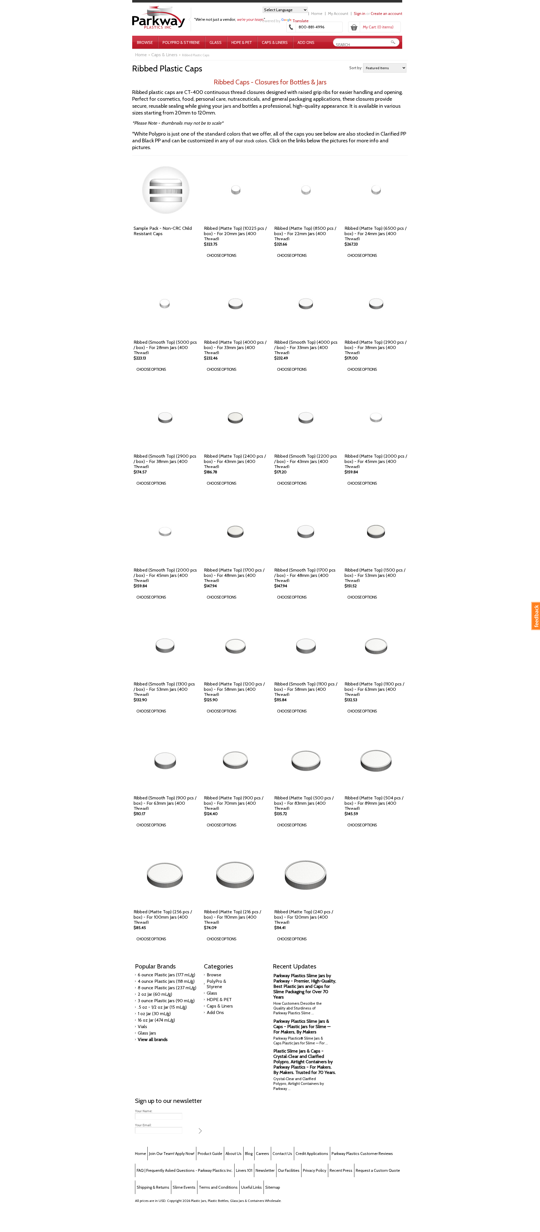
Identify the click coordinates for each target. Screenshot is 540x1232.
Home (316, 13)
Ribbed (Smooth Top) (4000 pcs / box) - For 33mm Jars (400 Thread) (306, 348)
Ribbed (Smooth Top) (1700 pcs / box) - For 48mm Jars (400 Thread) (305, 575)
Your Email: (143, 1125)
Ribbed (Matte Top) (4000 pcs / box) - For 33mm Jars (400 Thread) (235, 348)
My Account (338, 13)
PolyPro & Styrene (181, 42)
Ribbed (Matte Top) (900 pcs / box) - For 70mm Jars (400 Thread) (233, 803)
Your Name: (143, 1111)
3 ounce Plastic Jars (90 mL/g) (166, 1000)
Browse (145, 42)
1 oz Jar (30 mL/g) (154, 1013)
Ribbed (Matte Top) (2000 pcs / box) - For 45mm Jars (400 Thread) (376, 461)
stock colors (255, 140)
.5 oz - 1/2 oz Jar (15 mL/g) (162, 1007)
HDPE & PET (241, 42)
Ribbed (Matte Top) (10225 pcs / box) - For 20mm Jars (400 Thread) (235, 234)
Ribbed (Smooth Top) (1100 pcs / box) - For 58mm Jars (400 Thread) (305, 689)
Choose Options (221, 255)
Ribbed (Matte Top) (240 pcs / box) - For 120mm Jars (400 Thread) (303, 917)
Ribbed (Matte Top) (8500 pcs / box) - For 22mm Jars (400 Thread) (305, 234)
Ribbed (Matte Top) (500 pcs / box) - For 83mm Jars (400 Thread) (304, 803)
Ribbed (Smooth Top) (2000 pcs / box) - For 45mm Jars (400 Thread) (165, 575)
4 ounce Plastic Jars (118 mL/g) (166, 981)
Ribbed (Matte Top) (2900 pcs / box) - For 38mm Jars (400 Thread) (375, 348)
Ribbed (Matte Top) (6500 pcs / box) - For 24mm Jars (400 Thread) (375, 234)
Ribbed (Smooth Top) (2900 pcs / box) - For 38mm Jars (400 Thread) (165, 461)
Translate (300, 20)
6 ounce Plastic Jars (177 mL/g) (166, 974)
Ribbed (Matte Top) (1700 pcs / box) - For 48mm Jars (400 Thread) (234, 575)
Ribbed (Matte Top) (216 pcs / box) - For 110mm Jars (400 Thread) (232, 917)
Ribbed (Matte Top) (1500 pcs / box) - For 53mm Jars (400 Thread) (375, 575)
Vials (142, 1026)
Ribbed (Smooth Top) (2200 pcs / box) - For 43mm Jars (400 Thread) (305, 461)
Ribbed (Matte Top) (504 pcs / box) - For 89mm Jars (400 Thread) (374, 803)
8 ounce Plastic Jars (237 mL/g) (167, 987)
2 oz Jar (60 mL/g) (155, 994)
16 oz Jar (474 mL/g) (156, 1020)
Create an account (386, 13)
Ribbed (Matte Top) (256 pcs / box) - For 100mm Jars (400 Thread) (163, 917)
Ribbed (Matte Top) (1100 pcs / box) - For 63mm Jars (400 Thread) (374, 689)
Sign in (359, 13)
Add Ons (306, 42)
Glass (216, 42)
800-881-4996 (312, 27)
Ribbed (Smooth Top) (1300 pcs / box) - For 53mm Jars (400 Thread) (164, 689)
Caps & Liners (275, 42)
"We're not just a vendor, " (229, 19)
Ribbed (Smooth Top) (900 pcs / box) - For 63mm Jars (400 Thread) (165, 803)
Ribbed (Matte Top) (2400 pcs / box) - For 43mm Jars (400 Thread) (235, 461)
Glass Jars (147, 1033)
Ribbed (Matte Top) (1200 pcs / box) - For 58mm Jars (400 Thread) (234, 689)
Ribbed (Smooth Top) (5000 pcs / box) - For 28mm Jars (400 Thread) (165, 348)
